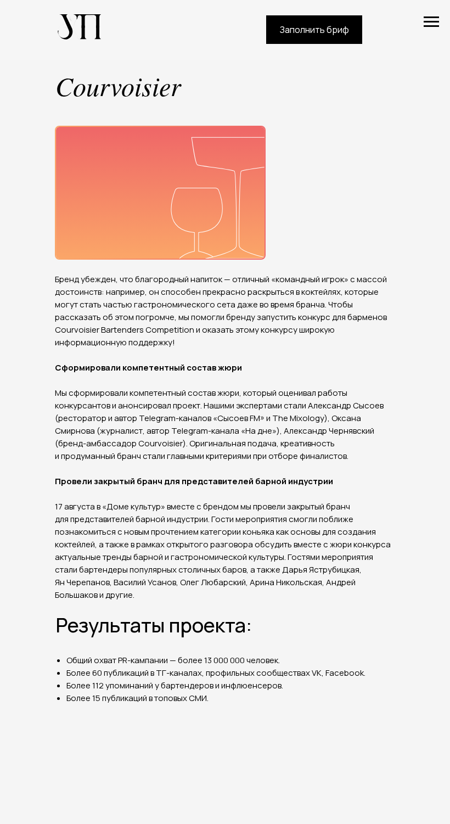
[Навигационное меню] (431, 21)
